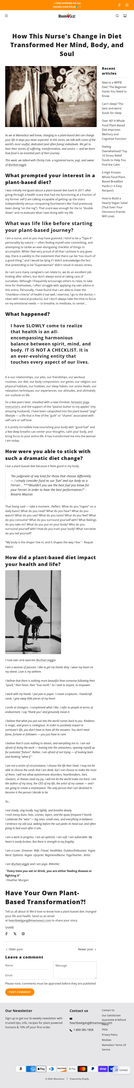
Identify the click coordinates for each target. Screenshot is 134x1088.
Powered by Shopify (79, 1078)
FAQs (105, 1029)
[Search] (117, 16)
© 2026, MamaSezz (54, 1078)
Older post (16, 949)
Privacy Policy (109, 1034)
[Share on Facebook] (6, 934)
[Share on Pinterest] (23, 934)
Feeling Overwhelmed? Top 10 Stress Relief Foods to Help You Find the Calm (114, 155)
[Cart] (125, 16)
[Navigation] (6, 16)
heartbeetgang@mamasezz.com (30, 920)
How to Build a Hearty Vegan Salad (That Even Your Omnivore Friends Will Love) (115, 207)
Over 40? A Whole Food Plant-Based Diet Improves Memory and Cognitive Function (114, 129)
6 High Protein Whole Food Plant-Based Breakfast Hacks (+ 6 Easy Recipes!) (114, 181)
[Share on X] (15, 934)
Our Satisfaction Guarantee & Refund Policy (114, 1020)
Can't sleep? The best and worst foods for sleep (112, 108)
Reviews (106, 1040)
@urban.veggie (17, 165)
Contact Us (108, 1010)
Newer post (85, 949)
